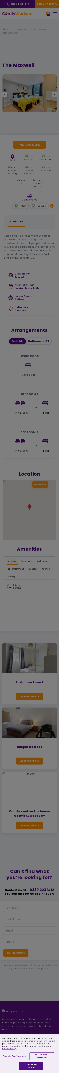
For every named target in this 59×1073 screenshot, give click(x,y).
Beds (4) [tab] (17, 341)
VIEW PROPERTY (29, 696)
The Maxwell (10, 33)
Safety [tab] (11, 576)
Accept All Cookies (31, 1066)
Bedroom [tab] (41, 561)
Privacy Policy (9, 1048)
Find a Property (47, 4)
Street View (40, 484)
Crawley (42, 29)
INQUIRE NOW (29, 145)
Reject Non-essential (42, 1056)
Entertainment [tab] (16, 568)
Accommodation (21, 29)
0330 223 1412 (42, 890)
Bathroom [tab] (26, 561)
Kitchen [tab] (46, 568)
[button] (52, 206)
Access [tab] (12, 561)
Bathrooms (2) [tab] (38, 341)
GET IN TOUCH (16, 953)
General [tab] (32, 568)
